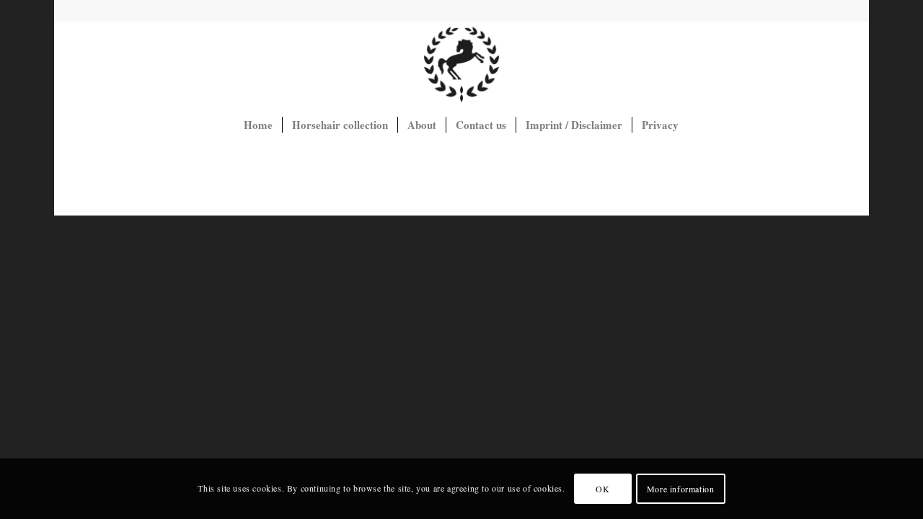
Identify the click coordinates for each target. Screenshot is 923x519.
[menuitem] (258, 125)
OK (602, 488)
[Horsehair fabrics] (461, 64)
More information (681, 488)
